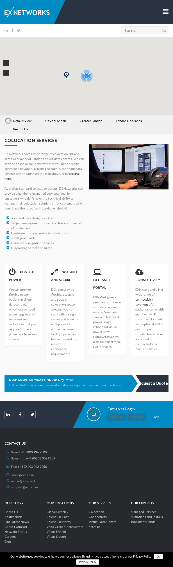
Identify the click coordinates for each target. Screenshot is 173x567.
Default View (22, 121)
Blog (8, 541)
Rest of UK (21, 129)
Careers (10, 536)
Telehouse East (58, 517)
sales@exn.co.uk (22, 475)
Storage (94, 527)
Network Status (16, 531)
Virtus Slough (56, 536)
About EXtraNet (16, 527)
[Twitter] (19, 31)
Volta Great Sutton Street (65, 527)
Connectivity (98, 517)
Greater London (91, 121)
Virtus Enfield (56, 531)
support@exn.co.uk (25, 487)
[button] (66, 74)
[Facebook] (12, 31)
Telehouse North (59, 522)
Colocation (96, 512)
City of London (55, 121)
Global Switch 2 (57, 512)
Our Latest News (17, 522)
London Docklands (129, 121)
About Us (11, 512)
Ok (158, 556)
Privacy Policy (87, 562)
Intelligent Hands (143, 522)
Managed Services (144, 512)
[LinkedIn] (6, 31)
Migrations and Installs (147, 517)
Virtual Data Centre (102, 522)
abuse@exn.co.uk (23, 481)
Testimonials (14, 517)
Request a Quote (152, 383)
